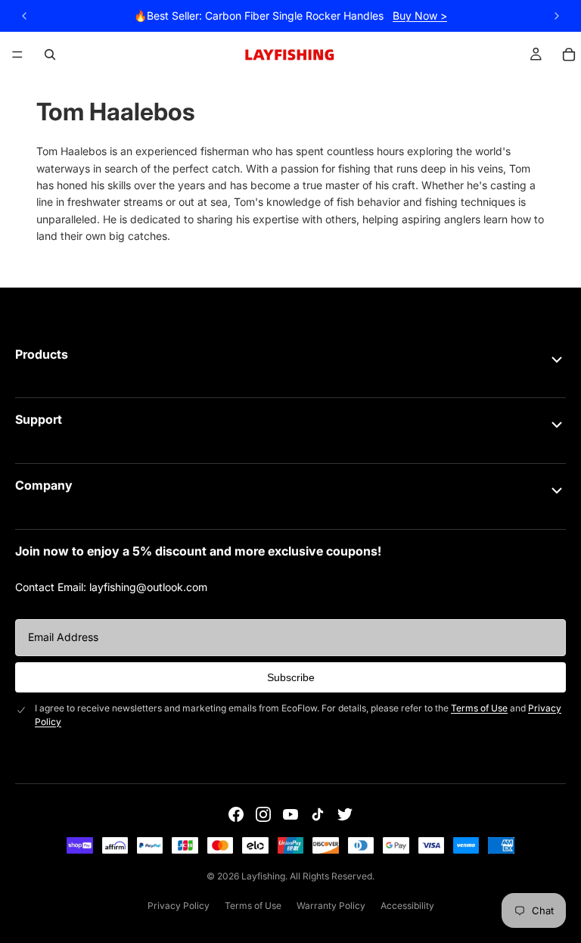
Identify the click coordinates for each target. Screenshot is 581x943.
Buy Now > (420, 15)
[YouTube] (290, 814)
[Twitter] (345, 814)
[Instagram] (263, 814)
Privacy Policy (179, 905)
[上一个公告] (24, 16)
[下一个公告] (557, 16)
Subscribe (291, 677)
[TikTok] (317, 814)
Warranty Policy (331, 905)
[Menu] (17, 54)
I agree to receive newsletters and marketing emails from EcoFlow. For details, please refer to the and (298, 714)
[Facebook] (236, 814)
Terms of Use (479, 708)
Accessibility (407, 905)
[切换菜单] (557, 359)
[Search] (50, 54)
